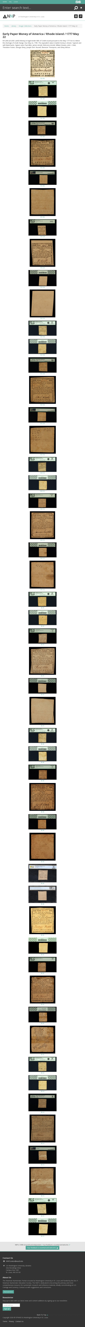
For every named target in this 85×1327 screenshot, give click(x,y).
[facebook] (79, 2)
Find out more (8, 1292)
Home (6, 26)
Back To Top (42, 1315)
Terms (5, 1321)
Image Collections (25, 26)
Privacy (11, 1321)
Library (13, 26)
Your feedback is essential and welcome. (42, 1248)
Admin (5, 2)
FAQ (10, 2)
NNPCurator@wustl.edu (14, 1261)
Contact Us (19, 1321)
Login (16, 2)
